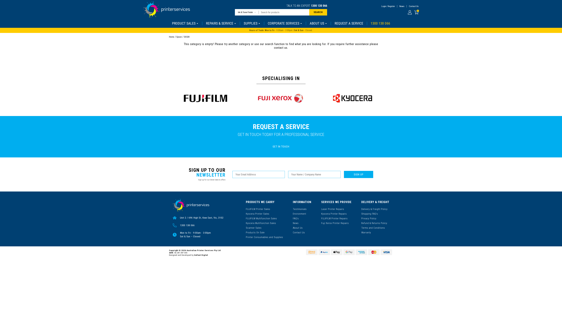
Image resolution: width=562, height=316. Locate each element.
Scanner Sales (254, 227)
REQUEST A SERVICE (349, 23)
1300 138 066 (319, 5)
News (401, 6)
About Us (298, 227)
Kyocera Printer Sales (257, 213)
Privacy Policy (368, 218)
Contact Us (414, 6)
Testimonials (300, 209)
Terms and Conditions (373, 227)
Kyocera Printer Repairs (334, 213)
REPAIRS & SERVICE (219, 23)
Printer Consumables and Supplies (264, 237)
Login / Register (388, 6)
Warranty (366, 232)
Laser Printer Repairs (332, 209)
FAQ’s (296, 218)
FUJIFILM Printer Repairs (334, 218)
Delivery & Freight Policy (374, 209)
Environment (299, 213)
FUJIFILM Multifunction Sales (261, 218)
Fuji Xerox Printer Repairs (335, 223)
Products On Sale (255, 232)
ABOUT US (317, 23)
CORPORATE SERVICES (283, 23)
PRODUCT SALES (184, 23)
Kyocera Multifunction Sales (261, 223)
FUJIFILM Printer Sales (258, 209)
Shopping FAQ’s (369, 213)
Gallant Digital (201, 255)
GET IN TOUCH (281, 146)
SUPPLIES (250, 23)
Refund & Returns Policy (374, 223)
